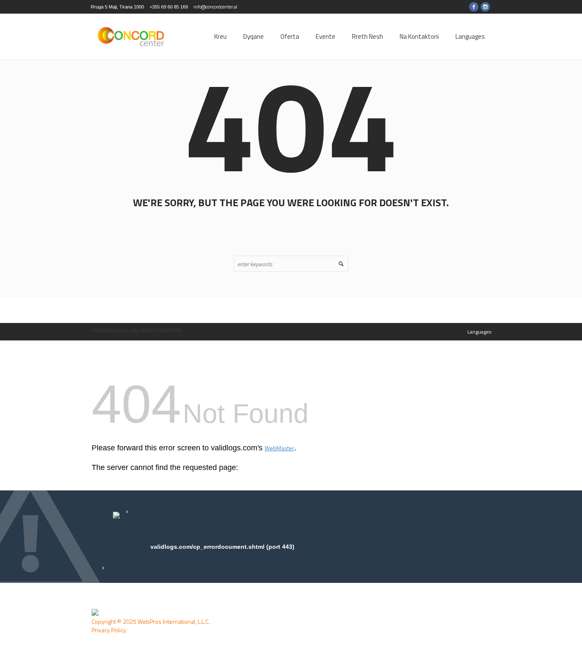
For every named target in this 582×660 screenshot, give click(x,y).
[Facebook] (473, 7)
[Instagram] (485, 7)
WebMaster (279, 448)
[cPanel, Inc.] (95, 612)
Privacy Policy (109, 629)
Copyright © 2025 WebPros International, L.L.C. (151, 621)
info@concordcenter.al (215, 6)
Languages (479, 332)
